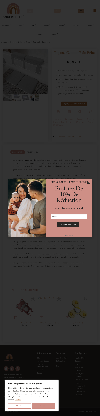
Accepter (43, 406)
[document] (50, 208)
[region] (32, 395)
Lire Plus (18, 400)
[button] (89, 182)
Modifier (19, 406)
